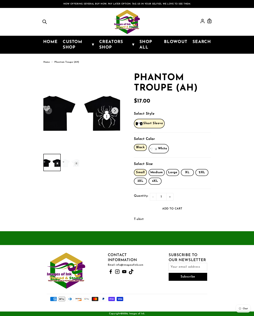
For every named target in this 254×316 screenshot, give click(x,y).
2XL (202, 172)
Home (50, 42)
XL (187, 172)
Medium (156, 172)
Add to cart (172, 208)
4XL (155, 181)
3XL (140, 181)
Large (172, 172)
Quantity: (141, 196)
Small (140, 172)
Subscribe (188, 276)
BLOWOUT (175, 42)
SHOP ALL (145, 45)
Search (201, 42)
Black (140, 147)
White (162, 148)
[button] (114, 110)
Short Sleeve (153, 123)
